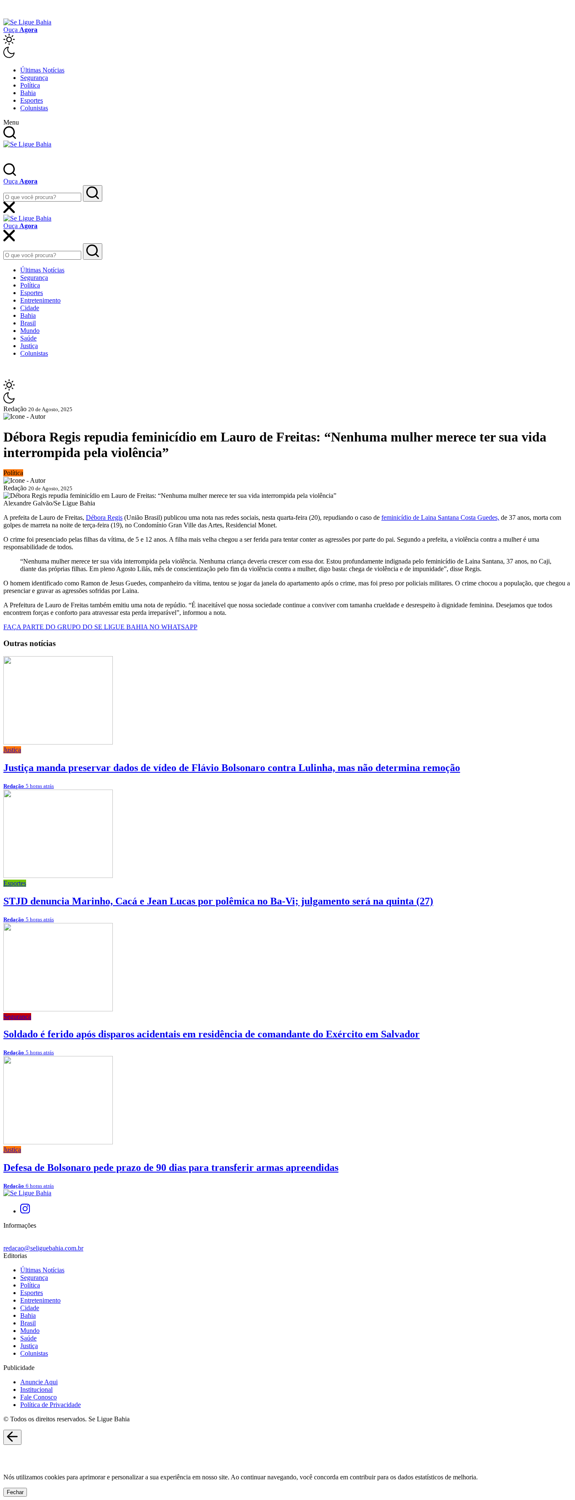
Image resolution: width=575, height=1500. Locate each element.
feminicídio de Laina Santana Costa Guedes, (440, 517)
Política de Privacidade (50, 1404)
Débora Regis (104, 517)
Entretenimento (40, 300)
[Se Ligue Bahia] (27, 22)
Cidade (29, 307)
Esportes (31, 100)
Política (30, 85)
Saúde (28, 338)
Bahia (28, 92)
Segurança (34, 77)
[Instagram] (25, 1211)
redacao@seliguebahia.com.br (43, 1248)
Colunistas (34, 108)
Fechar (15, 1492)
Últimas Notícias (42, 70)
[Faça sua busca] (92, 193)
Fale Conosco (38, 1397)
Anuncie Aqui (39, 1382)
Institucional (36, 1389)
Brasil (28, 323)
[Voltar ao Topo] (12, 1437)
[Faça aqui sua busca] (92, 251)
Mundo (30, 330)
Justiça (29, 345)
